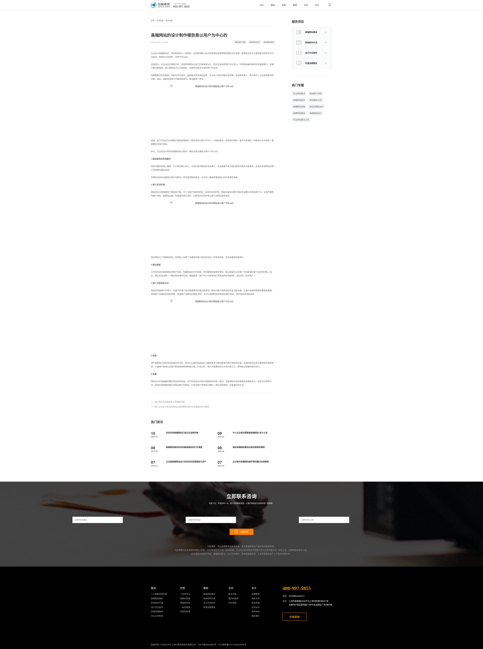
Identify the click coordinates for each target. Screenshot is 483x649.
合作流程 (232, 602)
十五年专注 (185, 593)
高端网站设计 (254, 42)
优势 (284, 5)
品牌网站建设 (299, 113)
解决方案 (232, 593)
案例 (295, 5)
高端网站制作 (269, 42)
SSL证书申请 (157, 615)
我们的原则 (233, 598)
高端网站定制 (299, 106)
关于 (317, 5)
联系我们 (256, 615)
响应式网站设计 (317, 106)
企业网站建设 (299, 93)
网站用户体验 (240, 42)
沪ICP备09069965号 (207, 644)
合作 (306, 5)
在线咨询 (295, 617)
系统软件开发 (311, 42)
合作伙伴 (256, 607)
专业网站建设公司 (301, 119)
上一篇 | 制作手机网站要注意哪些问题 (168, 401)
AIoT (262, 5)
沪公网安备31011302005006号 (232, 644)
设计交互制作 (311, 52)
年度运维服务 (311, 63)
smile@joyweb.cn (297, 595)
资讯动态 (160, 20)
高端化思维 (185, 598)
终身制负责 (185, 611)
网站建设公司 (316, 100)
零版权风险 (185, 602)
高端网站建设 (311, 32)
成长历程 (256, 602)
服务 (273, 5)
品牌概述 (256, 593)
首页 (152, 20)
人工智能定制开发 (159, 593)
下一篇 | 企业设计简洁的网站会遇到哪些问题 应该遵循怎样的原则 (180, 406)
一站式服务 (185, 607)
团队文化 (256, 598)
